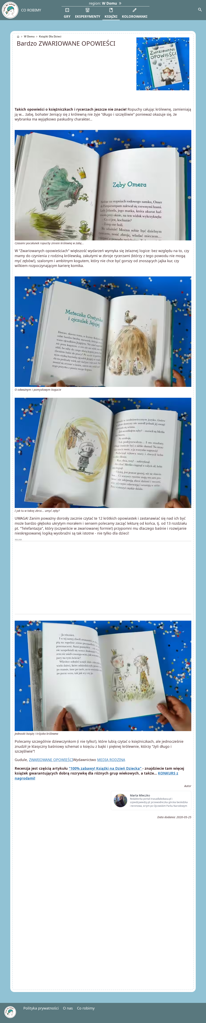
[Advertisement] (103, 577)
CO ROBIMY (31, 10)
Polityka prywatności (41, 1008)
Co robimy (86, 1008)
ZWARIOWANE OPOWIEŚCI (51, 759)
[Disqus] (103, 931)
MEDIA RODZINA (111, 759)
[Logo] (10, 10)
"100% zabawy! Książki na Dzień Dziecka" (105, 768)
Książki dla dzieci (50, 36)
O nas (68, 1008)
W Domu (29, 36)
